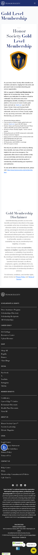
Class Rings (5, 361)
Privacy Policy (20, 277)
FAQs (3, 471)
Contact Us (23, 537)
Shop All (4, 351)
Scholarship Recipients (10, 316)
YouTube (4, 379)
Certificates (5, 398)
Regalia (4, 354)
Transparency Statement (10, 446)
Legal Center (6, 442)
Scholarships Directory (9, 313)
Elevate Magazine (7, 430)
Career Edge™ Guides (9, 401)
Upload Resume (7, 338)
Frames (4, 357)
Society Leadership (8, 427)
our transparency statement (25, 517)
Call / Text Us (6, 478)
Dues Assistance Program (10, 310)
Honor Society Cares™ (9, 423)
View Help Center (19, 524)
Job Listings (5, 332)
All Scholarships (7, 320)
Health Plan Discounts (9, 408)
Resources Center (7, 335)
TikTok (3, 386)
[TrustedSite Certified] (17, 544)
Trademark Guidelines (9, 449)
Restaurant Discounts (9, 405)
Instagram (5, 383)
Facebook (4, 373)
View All (4, 411)
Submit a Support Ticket (19, 527)
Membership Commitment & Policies (15, 474)
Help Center (5, 468)
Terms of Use (6, 456)
